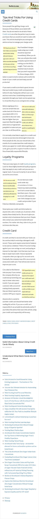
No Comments (7, 347)
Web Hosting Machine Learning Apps (17, 422)
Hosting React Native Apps (14, 430)
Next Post (29, 351)
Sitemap (7, 501)
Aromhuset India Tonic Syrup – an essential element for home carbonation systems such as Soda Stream (20, 446)
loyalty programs (30, 164)
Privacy (7, 498)
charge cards (10, 321)
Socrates (23, 513)
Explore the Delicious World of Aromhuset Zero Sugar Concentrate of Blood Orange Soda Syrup (19, 483)
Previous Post (10, 336)
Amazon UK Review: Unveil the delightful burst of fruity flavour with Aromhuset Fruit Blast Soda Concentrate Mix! (19, 400)
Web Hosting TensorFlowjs (14, 441)
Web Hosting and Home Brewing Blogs (18, 406)
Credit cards (7, 34)
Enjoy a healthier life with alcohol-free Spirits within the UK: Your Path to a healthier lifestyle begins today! (20, 411)
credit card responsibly (23, 321)
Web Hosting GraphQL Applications (17, 395)
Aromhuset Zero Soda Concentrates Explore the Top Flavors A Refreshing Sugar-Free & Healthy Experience (20, 435)
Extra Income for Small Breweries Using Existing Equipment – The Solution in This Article (19, 382)
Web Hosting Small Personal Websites (18, 393)
